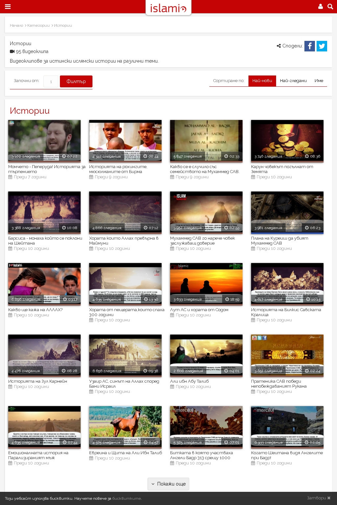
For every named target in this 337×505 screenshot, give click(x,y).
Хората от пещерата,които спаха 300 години (127, 312)
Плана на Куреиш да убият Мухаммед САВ (279, 241)
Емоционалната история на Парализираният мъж (38, 455)
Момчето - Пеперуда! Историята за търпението (47, 169)
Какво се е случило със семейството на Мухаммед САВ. (205, 169)
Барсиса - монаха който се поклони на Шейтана (45, 241)
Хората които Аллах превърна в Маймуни (124, 241)
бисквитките (126, 498)
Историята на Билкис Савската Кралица (286, 312)
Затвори (317, 497)
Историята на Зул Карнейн (37, 381)
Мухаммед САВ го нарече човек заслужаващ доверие (202, 241)
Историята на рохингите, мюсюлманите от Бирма (118, 169)
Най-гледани (293, 80)
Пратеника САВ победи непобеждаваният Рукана (279, 384)
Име (319, 80)
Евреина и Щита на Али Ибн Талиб (125, 452)
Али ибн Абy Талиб (189, 381)
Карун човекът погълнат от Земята (282, 169)
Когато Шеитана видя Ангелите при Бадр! (287, 455)
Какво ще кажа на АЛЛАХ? (35, 309)
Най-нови (262, 80)
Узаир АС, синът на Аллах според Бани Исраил (124, 384)
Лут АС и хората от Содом (199, 309)
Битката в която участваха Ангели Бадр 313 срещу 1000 (201, 455)
